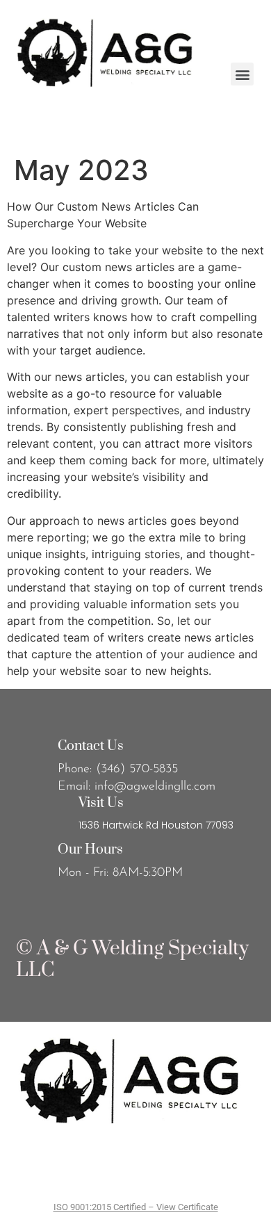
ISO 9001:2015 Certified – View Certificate (136, 1207)
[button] (242, 74)
